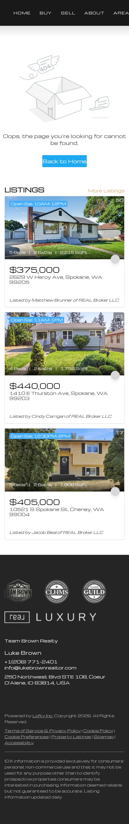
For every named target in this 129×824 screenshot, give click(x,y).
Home (22, 12)
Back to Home (64, 161)
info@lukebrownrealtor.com (40, 668)
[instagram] (33, 696)
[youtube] (45, 696)
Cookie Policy (98, 730)
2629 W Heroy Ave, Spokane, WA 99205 (55, 279)
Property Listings (71, 736)
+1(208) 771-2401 (31, 662)
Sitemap (104, 736)
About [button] (94, 12)
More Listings (106, 191)
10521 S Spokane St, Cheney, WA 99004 (56, 512)
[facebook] (9, 696)
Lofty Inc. (42, 715)
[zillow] (21, 696)
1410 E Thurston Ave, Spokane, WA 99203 (58, 395)
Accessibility (19, 742)
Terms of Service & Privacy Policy (42, 730)
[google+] (57, 696)
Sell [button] (68, 12)
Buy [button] (46, 12)
